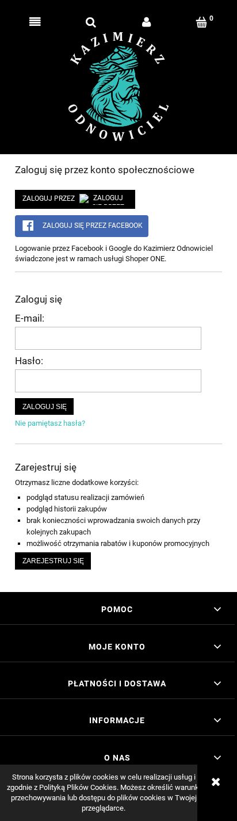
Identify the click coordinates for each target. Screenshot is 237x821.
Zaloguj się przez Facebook (92, 226)
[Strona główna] (118, 86)
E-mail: (29, 318)
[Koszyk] (202, 22)
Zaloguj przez (48, 198)
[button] (35, 22)
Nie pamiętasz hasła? (50, 423)
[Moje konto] (146, 22)
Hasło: (29, 360)
